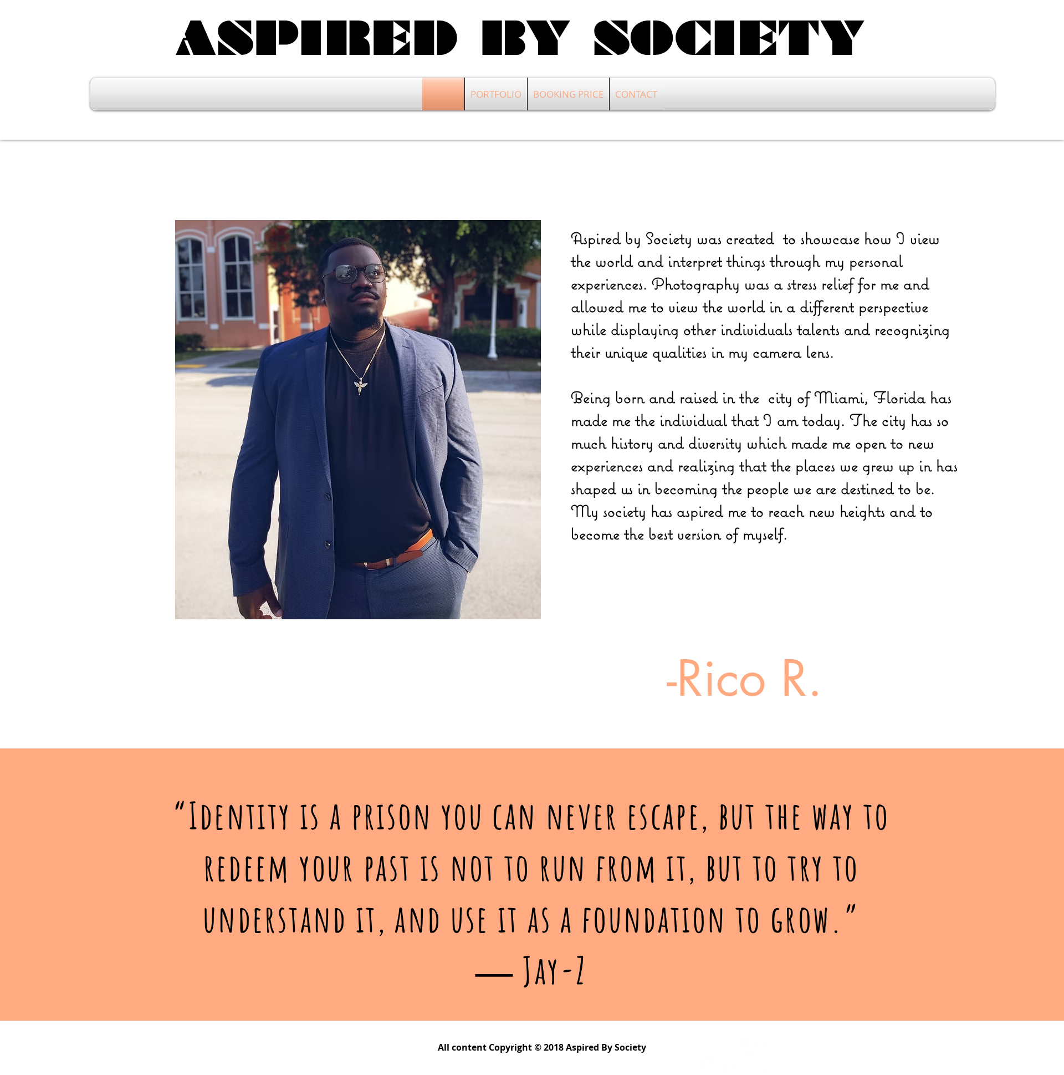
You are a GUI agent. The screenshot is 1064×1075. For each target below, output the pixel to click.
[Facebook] (750, 1056)
